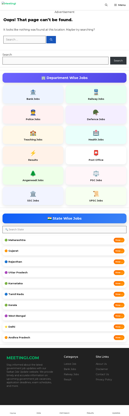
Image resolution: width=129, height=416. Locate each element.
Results (90, 413)
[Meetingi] (13, 5)
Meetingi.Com (23, 357)
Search (7, 54)
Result (67, 379)
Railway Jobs (71, 374)
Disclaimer (102, 369)
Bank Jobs (70, 369)
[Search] (51, 40)
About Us (101, 363)
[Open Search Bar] (106, 5)
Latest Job (70, 363)
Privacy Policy (104, 379)
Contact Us (102, 374)
